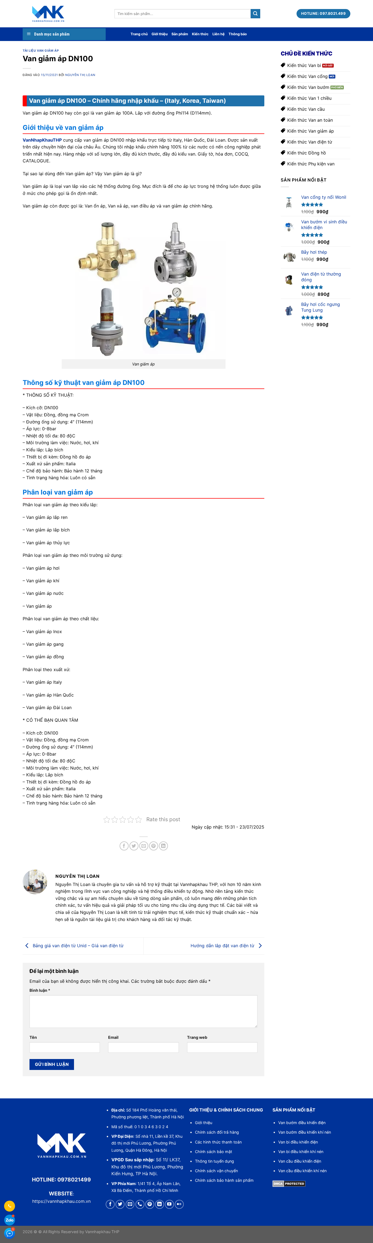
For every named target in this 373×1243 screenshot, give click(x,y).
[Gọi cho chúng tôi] (139, 1204)
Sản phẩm (179, 34)
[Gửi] (255, 13)
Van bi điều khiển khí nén (300, 1151)
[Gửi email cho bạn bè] (143, 845)
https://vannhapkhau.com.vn (61, 1201)
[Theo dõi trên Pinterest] (149, 1204)
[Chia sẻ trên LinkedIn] (163, 845)
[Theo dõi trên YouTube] (169, 1204)
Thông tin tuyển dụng (214, 1161)
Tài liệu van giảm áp (41, 50)
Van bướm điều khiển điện (301, 1122)
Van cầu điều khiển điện (299, 1161)
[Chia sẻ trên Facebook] (124, 845)
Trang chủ (139, 34)
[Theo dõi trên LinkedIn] (159, 1204)
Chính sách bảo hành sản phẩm (224, 1180)
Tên (33, 1037)
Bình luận (39, 990)
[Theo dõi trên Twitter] (120, 1204)
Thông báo (238, 34)
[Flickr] (179, 1204)
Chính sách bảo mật (213, 1151)
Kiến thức (200, 34)
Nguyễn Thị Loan (80, 75)
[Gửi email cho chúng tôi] (130, 1204)
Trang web (197, 1037)
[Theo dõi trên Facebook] (110, 1204)
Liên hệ (218, 34)
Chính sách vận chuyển (216, 1170)
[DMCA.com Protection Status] (289, 1183)
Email (113, 1037)
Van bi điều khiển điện (298, 1142)
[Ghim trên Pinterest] (153, 845)
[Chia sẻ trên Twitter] (133, 845)
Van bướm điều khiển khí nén (304, 1132)
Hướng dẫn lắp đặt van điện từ (223, 945)
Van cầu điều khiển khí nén (302, 1170)
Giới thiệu (160, 34)
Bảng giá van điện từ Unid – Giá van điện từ (77, 945)
